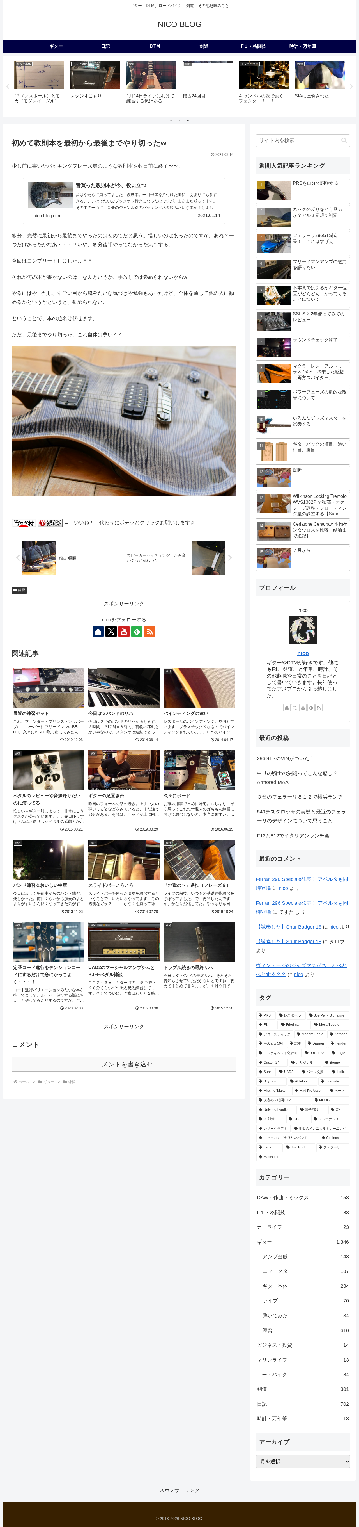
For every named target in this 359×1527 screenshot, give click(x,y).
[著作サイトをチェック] (98, 631)
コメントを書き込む (124, 1064)
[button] (344, 140)
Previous (7, 86)
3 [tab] (188, 120)
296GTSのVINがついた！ (285, 758)
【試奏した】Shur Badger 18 (288, 927)
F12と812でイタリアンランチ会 (293, 835)
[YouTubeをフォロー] (124, 631)
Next (351, 86)
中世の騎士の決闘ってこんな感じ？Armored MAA (297, 778)
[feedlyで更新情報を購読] (136, 631)
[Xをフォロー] (111, 631)
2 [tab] (179, 120)
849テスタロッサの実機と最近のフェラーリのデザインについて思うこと (301, 816)
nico (303, 653)
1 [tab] (171, 120)
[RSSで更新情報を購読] (149, 631)
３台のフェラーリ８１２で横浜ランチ (300, 797)
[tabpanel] (39, 85)
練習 (21, 590)
